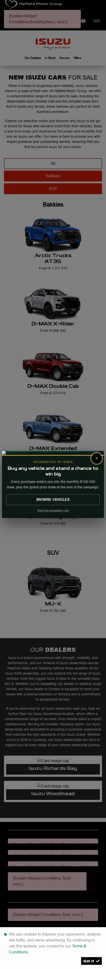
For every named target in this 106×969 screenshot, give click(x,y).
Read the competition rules (53, 510)
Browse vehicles (53, 499)
